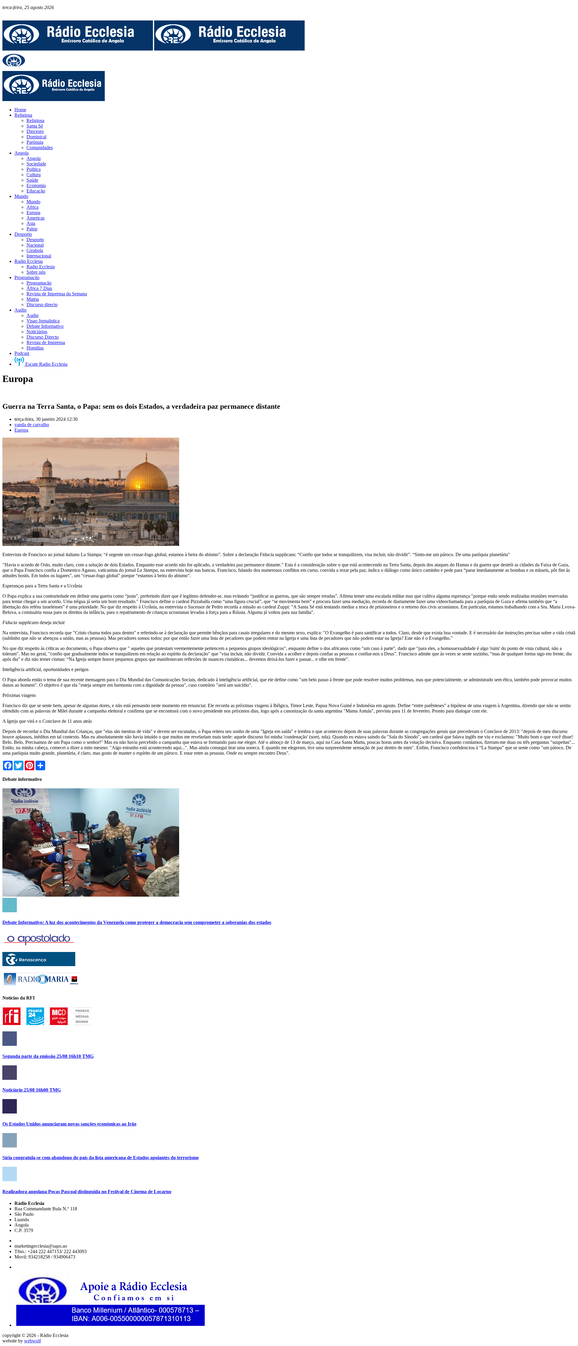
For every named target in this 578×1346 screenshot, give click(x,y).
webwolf (32, 1340)
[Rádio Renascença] (38, 964)
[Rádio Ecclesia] (77, 48)
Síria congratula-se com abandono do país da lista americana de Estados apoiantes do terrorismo (100, 1157)
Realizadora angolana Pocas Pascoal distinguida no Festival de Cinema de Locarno (86, 1191)
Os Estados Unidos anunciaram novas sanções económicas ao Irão (69, 1123)
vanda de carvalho (31, 424)
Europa (21, 430)
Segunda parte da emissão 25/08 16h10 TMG (48, 1056)
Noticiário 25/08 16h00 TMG (31, 1089)
